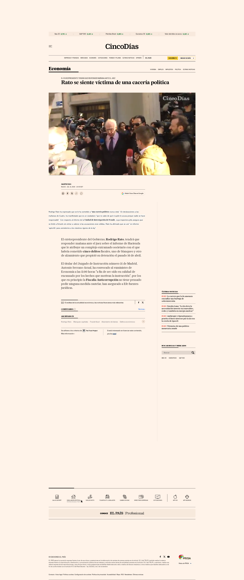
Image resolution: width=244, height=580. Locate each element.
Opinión (138, 58)
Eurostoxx (173, 358)
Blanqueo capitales (80, 322)
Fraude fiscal (95, 322)
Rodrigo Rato (66, 322)
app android (187, 500)
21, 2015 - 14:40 (75, 187)
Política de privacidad (99, 574)
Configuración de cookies (82, 574)
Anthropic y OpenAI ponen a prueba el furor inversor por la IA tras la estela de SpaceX (178, 318)
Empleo (161, 69)
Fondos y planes (115, 58)
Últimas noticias (128, 58)
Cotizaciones (102, 58)
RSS (122, 574)
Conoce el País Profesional (122, 513)
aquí (114, 334)
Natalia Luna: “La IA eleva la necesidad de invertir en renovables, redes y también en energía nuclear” (178, 308)
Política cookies (68, 574)
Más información (67, 334)
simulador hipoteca (73, 500)
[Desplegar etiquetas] (143, 321)
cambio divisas (124, 500)
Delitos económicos (127, 322)
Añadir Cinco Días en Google (134, 193)
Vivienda (153, 69)
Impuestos (169, 69)
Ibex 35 (57, 34)
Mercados (84, 58)
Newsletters (128, 574)
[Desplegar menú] (50, 46)
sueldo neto (90, 500)
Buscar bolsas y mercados (174, 346)
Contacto (52, 574)
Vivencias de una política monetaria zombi (175, 327)
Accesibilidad (111, 574)
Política (178, 69)
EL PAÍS (147, 57)
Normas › (141, 309)
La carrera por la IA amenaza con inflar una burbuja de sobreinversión (177, 298)
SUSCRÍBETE (173, 58)
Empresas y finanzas (71, 58)
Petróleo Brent (111, 34)
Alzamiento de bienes (110, 322)
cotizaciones (157, 500)
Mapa (118, 574)
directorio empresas (141, 500)
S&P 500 (82, 34)
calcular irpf (56, 500)
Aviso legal (59, 574)
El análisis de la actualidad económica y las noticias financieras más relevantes (94, 303)
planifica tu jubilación (107, 500)
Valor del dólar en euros (173, 34)
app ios (175, 500)
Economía (92, 58)
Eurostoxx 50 (140, 34)
